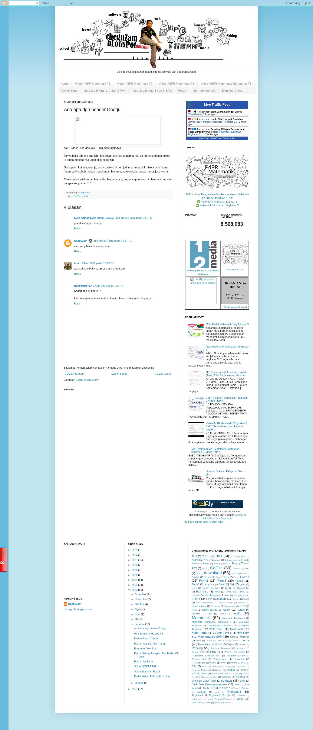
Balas (77, 228)
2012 (135, 589)
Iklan (226, 595)
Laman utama (119, 373)
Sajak (235, 673)
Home (64, 83)
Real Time (216, 138)
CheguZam (80, 240)
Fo (234, 577)
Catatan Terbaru (74, 373)
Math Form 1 (216, 629)
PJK (224, 663)
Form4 (239, 580)
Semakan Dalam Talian (204, 680)
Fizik (217, 577)
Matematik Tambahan (233, 618)
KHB (242, 606)
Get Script (204, 138)
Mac (137, 619)
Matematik (201, 618)
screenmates (211, 677)
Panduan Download (145, 648)
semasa (226, 680)
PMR (243, 663)
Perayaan (239, 659)
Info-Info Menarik (203, 90)
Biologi (217, 563)
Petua (182, 90)
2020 (135, 564)
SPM (222, 688)
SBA (197, 677)
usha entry (197, 699)
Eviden (207, 577)
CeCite (77, 196)
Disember (141, 594)
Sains (204, 673)
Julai (138, 614)
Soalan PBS (209, 688)
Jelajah (221, 598)
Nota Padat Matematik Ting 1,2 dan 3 (227, 324)
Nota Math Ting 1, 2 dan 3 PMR (105, 90)
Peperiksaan (219, 659)
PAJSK (242, 644)
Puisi (204, 666)
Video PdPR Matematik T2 (134, 83)
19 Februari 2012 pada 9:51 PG (134, 217)
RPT (194, 673)
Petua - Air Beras (144, 661)
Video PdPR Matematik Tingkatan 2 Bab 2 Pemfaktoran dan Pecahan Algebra (226, 426)
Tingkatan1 (233, 691)
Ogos (138, 609)
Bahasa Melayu (232, 560)
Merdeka (244, 637)
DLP (198, 573)
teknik (217, 692)
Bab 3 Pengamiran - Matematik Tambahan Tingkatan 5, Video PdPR (215, 450)
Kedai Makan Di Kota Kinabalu (152, 676)
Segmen (226, 677)
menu (232, 637)
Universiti (241, 695)
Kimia (194, 610)
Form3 (221, 580)
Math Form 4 (224, 633)
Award (217, 560)
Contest (236, 568)
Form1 (244, 577)
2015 (135, 575)
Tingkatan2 (197, 695)
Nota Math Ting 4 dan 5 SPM (152, 90)
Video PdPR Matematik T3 (176, 83)
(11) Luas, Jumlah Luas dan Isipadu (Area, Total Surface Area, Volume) (226, 374)
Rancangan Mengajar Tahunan (228, 666)
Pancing (197, 648)
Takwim (245, 688)
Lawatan (196, 614)
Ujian (228, 695)
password (240, 648)
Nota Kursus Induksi (210, 644)
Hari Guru (202, 591)
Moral (198, 640)
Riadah (230, 669)
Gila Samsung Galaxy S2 (148, 633)
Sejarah (240, 676)
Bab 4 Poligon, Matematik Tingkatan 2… (217, 121)
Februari (140, 624)
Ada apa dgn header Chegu (150, 628)
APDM (207, 560)
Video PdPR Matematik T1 (93, 83)
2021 (135, 560)
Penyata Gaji (199, 659)
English (195, 577)
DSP (243, 573)
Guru (228, 588)
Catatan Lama (163, 373)
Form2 (203, 580)
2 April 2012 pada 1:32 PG (108, 285)
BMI (226, 563)
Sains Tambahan (220, 673)
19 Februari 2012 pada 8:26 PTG (113, 240)
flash (226, 577)
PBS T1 (228, 652)
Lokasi (223, 614)
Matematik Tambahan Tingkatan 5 (211, 622)
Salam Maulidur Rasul (147, 671)
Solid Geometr (196, 114)
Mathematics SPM (210, 636)
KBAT (246, 599)
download (213, 573)
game (194, 588)
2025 (135, 550)
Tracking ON (229, 138)
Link (210, 613)
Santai (246, 673)
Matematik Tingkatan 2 (221, 625)
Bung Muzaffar (83, 285)
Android (196, 560)
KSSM (226, 609)
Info (197, 598)
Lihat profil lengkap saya (78, 609)
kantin (236, 599)
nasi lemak (232, 640)
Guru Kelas (243, 588)
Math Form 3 (200, 632)
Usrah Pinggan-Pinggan (220, 699)
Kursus (241, 609)
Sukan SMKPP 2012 (146, 666)
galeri (85, 196)
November (141, 599)
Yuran (227, 702)
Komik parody (209, 609)
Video (240, 698)
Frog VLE (209, 584)
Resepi (218, 670)
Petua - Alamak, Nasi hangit (150, 643)
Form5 (195, 584)
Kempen (215, 606)
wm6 (208, 702)
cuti (247, 568)
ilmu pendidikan (241, 595)
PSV (194, 666)
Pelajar (241, 652)
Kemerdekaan (199, 606)
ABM (243, 556)
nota (246, 640)
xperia (217, 702)
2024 (135, 555)
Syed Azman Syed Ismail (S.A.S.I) (94, 217)
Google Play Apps (211, 588)
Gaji (232, 584)
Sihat (242, 680)
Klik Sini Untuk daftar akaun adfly (204, 521)
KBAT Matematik (204, 602)
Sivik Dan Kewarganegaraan (209, 684)
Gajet (221, 584)
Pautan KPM (198, 652)
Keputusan (229, 606)
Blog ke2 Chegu (232, 90)
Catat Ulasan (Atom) (87, 379)
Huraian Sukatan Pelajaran (206, 595)
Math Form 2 (237, 629)
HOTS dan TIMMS (235, 592)
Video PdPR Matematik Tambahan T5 (226, 83)
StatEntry (233, 688)
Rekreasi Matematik (201, 670)
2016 (135, 570)
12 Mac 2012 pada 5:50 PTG (96, 263)
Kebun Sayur (226, 602)
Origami (230, 644)
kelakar (241, 602)
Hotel (217, 591)
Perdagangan (198, 663)
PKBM (233, 662)
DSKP (234, 573)
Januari (139, 682)
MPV (219, 640)
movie (209, 640)
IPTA (210, 599)
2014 (135, 579)
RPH (243, 670)
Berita (206, 563)
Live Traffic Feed (217, 104)
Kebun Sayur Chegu (146, 638)
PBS (213, 651)
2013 (135, 585)
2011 (135, 689)
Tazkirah (201, 691)
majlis (237, 613)
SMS (236, 684)
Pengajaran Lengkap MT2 (206, 656)
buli (203, 568)
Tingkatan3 (214, 695)
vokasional (197, 702)
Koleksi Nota (69, 90)
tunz (76, 263)
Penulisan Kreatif (236, 656)
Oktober (140, 604)
